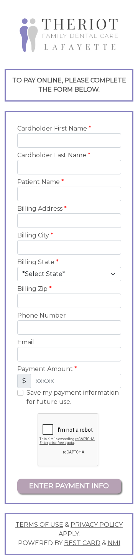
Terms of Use (39, 524)
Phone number (41, 315)
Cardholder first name (54, 128)
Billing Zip (34, 288)
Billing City (35, 235)
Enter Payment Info (69, 486)
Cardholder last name (53, 155)
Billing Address (42, 208)
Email (25, 342)
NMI (114, 543)
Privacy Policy (97, 524)
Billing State (38, 262)
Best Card (82, 543)
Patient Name (40, 182)
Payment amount (47, 369)
